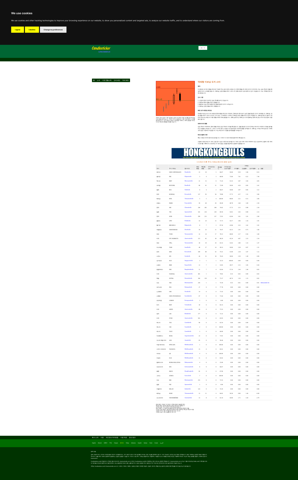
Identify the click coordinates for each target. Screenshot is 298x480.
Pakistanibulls (188, 287)
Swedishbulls (188, 296)
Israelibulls (187, 247)
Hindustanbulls (189, 282)
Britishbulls (188, 313)
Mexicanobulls (189, 181)
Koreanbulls (188, 194)
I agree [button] (17, 30)
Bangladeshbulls (189, 269)
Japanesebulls (188, 212)
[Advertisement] (155, 62)
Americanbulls (188, 238)
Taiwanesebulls (189, 234)
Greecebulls (188, 375)
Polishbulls (187, 220)
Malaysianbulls (189, 362)
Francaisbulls (188, 203)
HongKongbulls (189, 371)
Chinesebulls (188, 207)
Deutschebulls (188, 278)
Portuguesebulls (189, 300)
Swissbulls (187, 256)
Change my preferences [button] (53, 30)
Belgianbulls (188, 225)
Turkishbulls (188, 304)
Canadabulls (188, 322)
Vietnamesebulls (189, 198)
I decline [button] (32, 30)
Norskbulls (187, 291)
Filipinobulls (188, 176)
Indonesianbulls (189, 366)
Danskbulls (188, 172)
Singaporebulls (189, 260)
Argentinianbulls (189, 335)
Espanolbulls (188, 265)
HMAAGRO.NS (265, 282)
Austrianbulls (188, 397)
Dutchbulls (187, 229)
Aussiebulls (188, 340)
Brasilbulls (187, 185)
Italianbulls (188, 389)
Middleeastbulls (189, 344)
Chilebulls (187, 189)
